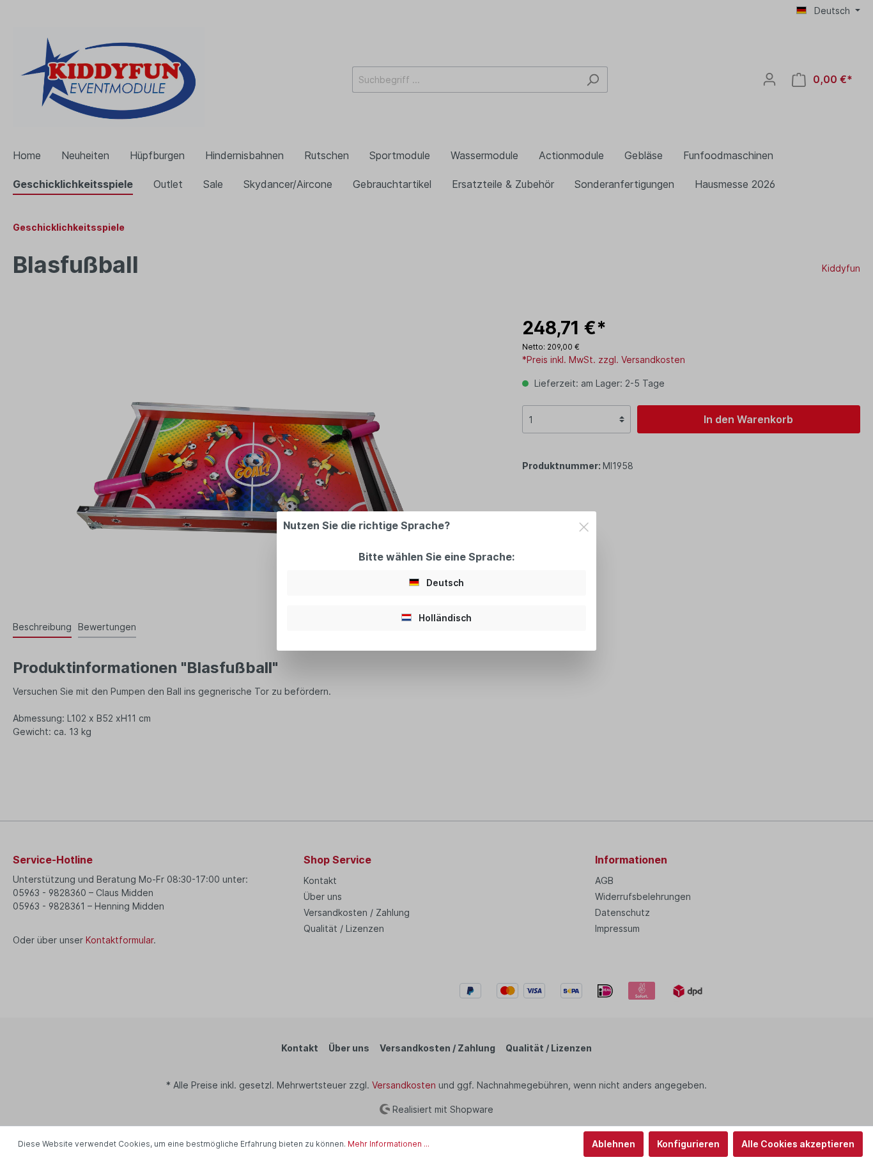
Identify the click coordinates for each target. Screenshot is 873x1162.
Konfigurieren (688, 1143)
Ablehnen (613, 1143)
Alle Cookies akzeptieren (797, 1143)
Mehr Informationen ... (388, 1144)
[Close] (583, 524)
